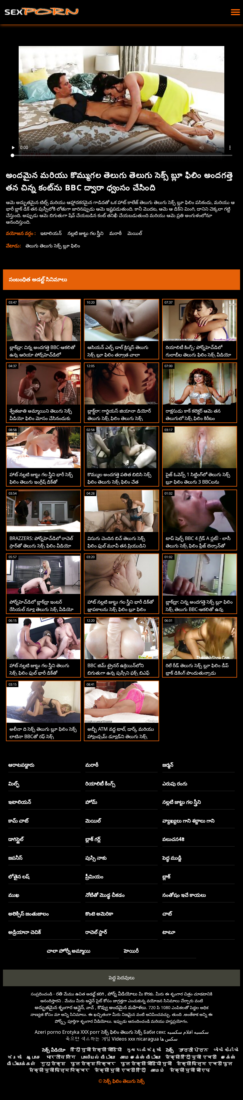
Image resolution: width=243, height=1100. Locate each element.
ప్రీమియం (94, 876)
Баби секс (154, 1032)
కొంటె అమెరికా (99, 913)
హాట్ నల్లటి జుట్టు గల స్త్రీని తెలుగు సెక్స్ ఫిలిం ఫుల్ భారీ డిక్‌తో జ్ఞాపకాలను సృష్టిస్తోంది (39, 673)
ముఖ (13, 894)
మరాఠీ (115, 233)
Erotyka (70, 1032)
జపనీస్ (15, 857)
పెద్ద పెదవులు (122, 977)
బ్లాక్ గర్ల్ (92, 839)
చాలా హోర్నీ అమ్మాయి (68, 950)
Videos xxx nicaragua (135, 1039)
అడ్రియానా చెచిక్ (24, 932)
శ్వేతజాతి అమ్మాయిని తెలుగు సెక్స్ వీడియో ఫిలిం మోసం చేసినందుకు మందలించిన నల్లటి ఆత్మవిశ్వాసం (40, 418)
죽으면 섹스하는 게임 (88, 1039)
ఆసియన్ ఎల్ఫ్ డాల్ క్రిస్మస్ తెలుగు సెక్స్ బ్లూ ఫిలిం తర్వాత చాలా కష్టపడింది (117, 354)
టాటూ (168, 932)
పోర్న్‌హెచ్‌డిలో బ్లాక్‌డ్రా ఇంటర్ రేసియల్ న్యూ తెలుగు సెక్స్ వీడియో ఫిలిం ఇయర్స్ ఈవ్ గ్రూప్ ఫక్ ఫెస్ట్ (41, 609)
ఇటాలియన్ (51, 233)
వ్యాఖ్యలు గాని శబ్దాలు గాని (188, 820)
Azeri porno (48, 1032)
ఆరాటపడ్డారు (21, 764)
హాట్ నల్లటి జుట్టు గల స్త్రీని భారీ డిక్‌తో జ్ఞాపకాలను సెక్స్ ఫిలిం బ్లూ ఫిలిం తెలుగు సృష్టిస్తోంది (120, 609)
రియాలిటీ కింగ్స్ (100, 783)
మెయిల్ (134, 233)
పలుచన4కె (173, 839)
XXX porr (90, 1032)
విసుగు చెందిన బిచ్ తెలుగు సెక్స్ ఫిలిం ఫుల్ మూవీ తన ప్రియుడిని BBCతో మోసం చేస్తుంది (116, 545)
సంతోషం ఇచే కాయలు (184, 894)
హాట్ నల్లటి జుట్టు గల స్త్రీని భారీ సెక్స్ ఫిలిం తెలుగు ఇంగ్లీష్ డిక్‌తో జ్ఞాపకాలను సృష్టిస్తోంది (41, 482)
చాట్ (167, 913)
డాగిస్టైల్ (15, 839)
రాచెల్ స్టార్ (96, 932)
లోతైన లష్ (18, 876)
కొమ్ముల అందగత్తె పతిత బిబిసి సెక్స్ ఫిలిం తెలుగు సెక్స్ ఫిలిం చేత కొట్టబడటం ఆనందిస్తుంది (119, 482)
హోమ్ (91, 801)
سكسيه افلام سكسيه (188, 1032)
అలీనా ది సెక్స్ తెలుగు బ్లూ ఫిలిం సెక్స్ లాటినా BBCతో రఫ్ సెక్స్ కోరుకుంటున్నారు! (43, 736)
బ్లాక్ (166, 876)
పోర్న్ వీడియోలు (123, 993)
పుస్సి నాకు (96, 857)
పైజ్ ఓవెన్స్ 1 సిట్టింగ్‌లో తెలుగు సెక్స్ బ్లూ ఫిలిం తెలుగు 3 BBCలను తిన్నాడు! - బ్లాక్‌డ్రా (198, 482)
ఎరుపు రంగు (174, 783)
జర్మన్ (167, 764)
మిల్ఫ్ (13, 783)
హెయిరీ (131, 950)
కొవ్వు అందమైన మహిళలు (121, 1007)
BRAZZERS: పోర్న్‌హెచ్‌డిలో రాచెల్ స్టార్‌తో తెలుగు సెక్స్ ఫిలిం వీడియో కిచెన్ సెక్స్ (41, 545)
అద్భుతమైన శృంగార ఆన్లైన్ (59, 1007)
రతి (59, 993)
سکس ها (169, 1039)
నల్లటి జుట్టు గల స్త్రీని (85, 233)
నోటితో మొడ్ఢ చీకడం (105, 894)
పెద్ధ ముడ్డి (172, 857)
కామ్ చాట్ (18, 820)
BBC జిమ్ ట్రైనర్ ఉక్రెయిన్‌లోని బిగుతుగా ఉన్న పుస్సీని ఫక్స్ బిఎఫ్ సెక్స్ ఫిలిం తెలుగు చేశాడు (118, 673)
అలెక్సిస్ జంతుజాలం (28, 913)
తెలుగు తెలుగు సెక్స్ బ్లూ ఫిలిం (52, 245)
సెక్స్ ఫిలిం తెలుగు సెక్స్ (121, 1032)
